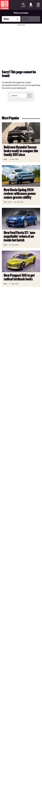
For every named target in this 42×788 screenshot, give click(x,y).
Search (23, 6)
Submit (29, 95)
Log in (31, 6)
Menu (38, 6)
